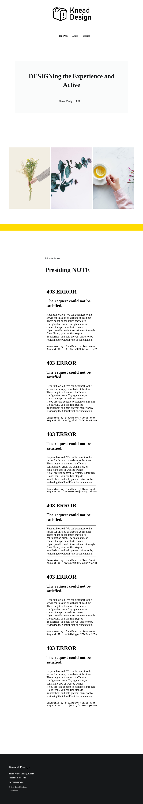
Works (75, 36)
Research (86, 36)
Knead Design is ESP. (70, 101)
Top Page (63, 36)
